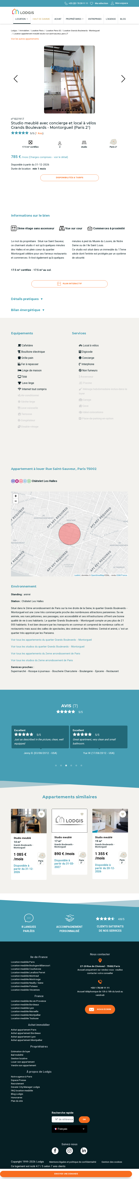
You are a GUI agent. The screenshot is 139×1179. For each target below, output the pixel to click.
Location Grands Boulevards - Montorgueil (81, 31)
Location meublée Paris (23, 962)
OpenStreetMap (97, 575)
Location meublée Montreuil (25, 975)
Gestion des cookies (112, 1161)
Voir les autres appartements (25, 39)
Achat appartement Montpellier (26, 1040)
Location (20, 19)
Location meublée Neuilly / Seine (27, 982)
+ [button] (16, 496)
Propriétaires (74, 19)
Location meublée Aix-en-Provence (28, 1001)
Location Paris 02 (53, 31)
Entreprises (94, 19)
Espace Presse (18, 1080)
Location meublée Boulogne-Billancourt (30, 965)
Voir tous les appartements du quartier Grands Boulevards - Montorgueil (51, 639)
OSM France (121, 575)
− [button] (16, 501)
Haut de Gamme (41, 19)
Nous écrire (104, 1009)
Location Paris (37, 31)
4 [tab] (72, 766)
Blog (123, 19)
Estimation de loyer (20, 1051)
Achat (57, 19)
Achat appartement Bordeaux (26, 1033)
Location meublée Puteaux (24, 986)
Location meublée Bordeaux (25, 1004)
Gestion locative (19, 1058)
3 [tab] (67, 766)
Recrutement (17, 1083)
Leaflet (77, 575)
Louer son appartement (23, 1061)
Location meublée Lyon (22, 1008)
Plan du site (17, 1100)
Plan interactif (72, 284)
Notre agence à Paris (21, 1076)
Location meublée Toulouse (24, 1018)
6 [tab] (82, 766)
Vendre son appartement (23, 1065)
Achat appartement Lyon (23, 1036)
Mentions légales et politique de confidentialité (72, 1161)
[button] (57, 110)
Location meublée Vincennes (25, 989)
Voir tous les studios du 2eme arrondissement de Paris (42, 660)
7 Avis (39, 133)
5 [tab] (77, 766)
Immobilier (24, 31)
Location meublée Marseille (24, 1011)
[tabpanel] (40, 742)
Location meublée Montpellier (26, 1015)
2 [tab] (62, 766)
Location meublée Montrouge (26, 979)
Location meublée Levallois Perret (28, 972)
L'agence (111, 19)
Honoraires (16, 1097)
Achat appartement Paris (23, 1029)
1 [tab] (56, 766)
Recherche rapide (62, 1112)
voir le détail (60, 157)
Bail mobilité (17, 1054)
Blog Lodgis (17, 1094)
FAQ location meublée (22, 1090)
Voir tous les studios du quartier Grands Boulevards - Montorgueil (47, 646)
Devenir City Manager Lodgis (25, 1087)
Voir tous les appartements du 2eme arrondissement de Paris (45, 653)
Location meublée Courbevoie (26, 968)
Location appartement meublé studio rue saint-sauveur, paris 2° (41, 34)
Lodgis (14, 31)
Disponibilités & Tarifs (69, 177)
